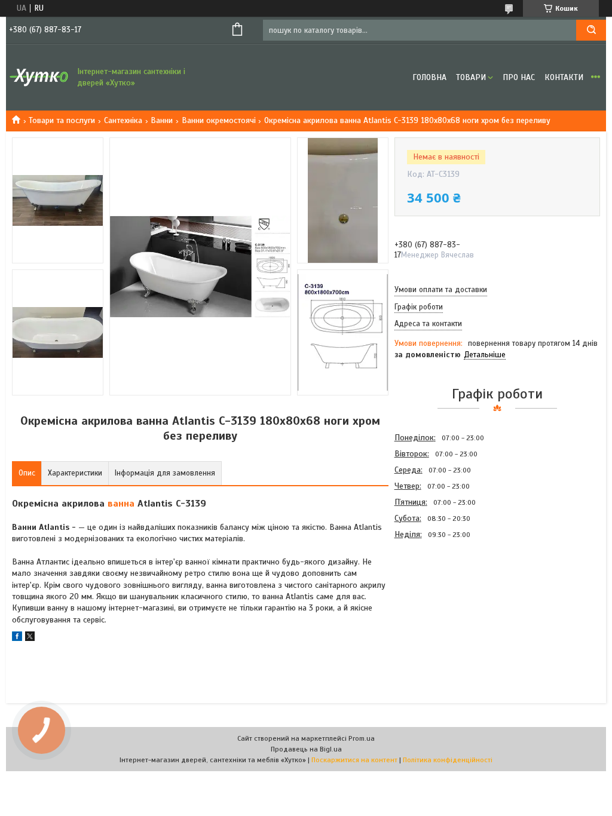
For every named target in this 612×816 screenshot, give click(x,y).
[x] (30, 638)
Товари (471, 77)
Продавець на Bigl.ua (306, 749)
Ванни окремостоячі (219, 120)
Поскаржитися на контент (354, 760)
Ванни (162, 120)
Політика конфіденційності (447, 760)
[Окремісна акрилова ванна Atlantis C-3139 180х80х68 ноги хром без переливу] (437, 606)
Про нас (519, 77)
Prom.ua (361, 738)
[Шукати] (591, 30)
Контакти (563, 77)
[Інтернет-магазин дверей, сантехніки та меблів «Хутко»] (39, 78)
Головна (429, 77)
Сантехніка (123, 120)
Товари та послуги (62, 120)
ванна (121, 504)
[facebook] (17, 638)
